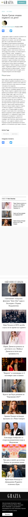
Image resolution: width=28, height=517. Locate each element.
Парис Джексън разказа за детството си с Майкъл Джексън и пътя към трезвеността (19, 205)
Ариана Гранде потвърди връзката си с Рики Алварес (19, 222)
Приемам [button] (7, 514)
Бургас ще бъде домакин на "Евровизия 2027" (19, 214)
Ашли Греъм (14, 134)
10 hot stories (6, 134)
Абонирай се (21, 2)
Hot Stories (9, 11)
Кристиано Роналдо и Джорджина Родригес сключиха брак (13, 481)
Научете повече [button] (12, 510)
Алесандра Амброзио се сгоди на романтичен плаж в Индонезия (14, 439)
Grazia (3, 11)
